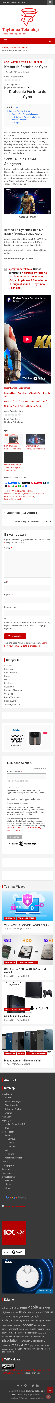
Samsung (12, 1139)
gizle (16, 108)
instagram (8, 1320)
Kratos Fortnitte (11, 496)
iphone (27, 1325)
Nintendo (9, 1184)
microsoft (13, 1329)
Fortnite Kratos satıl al (13, 494)
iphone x (38, 1325)
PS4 (20, 1345)
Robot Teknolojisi (12, 697)
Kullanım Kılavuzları (13, 690)
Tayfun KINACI (23, 72)
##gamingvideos (19, 280)
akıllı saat (5, 1308)
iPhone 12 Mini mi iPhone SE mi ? (23, 1060)
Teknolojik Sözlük (12, 704)
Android (8, 1135)
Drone (7, 676)
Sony (20, 1349)
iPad (7, 1128)
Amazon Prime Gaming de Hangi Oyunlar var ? (25, 401)
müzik (48, 1329)
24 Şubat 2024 (10, 928)
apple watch (44, 1308)
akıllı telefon (14, 1308)
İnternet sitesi (10, 607)
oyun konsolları (23, 1336)
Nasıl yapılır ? (8, 1165)
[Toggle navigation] (5, 41)
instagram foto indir (25, 1320)
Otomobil (8, 694)
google (35, 1316)
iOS (6, 1150)
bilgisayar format (10, 1312)
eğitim (15, 1317)
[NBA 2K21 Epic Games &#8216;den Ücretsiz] (13, 439)
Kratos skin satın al (12, 499)
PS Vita (37, 1346)
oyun (12, 1336)
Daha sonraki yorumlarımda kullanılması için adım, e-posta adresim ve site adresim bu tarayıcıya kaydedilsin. (27, 625)
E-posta (8, 594)
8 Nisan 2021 (10, 976)
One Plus (12, 1146)
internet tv (17, 1326)
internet (9, 1326)
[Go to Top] (50, 1390)
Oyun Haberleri (12, 62)
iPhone (21, 1054)
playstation (10, 1340)
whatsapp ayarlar (31, 1349)
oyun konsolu (37, 1336)
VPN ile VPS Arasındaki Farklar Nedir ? (26, 924)
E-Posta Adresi (14, 771)
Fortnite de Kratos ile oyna (20, 491)
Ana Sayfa (7, 1094)
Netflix (21, 1333)
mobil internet (23, 1329)
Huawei (11, 1142)
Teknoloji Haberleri (32, 62)
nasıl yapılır (9, 1332)
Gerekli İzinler (13, 787)
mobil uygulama (37, 1329)
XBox (7, 1188)
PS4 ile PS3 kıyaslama (17, 1016)
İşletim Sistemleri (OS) (15, 1124)
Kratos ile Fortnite (26, 496)
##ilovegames (36, 276)
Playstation (11, 1010)
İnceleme (8, 683)
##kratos (27, 272)
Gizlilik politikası (18, 1394)
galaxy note (24, 1316)
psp (32, 1345)
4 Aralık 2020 (10, 72)
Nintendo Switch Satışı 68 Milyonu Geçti (22, 406)
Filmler (7, 679)
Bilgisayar (8, 669)
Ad (6, 582)
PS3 (13, 1345)
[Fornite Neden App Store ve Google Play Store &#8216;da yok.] (13, 457)
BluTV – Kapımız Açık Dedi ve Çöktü (31, 521)
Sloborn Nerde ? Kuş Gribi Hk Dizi (22, 513)
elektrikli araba (34, 1312)
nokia (40, 1333)
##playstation (18, 276)
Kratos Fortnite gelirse (34, 494)
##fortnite (40, 272)
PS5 (26, 1345)
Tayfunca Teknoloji (20, 29)
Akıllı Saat (8, 665)
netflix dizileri (31, 1333)
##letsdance (39, 280)
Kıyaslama (9, 686)
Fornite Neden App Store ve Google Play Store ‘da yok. (13, 467)
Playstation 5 (26, 1341)
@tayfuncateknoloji (21, 269)
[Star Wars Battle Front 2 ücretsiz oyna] (35, 439)
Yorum (8, 548)
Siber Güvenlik (10, 701)
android (23, 1308)
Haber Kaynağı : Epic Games (17, 388)
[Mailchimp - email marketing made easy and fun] (22, 842)
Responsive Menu (50, 2)
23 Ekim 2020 (10, 1064)
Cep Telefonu (10, 672)
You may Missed (14, 886)
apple (33, 1307)
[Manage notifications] (48, 1396)
